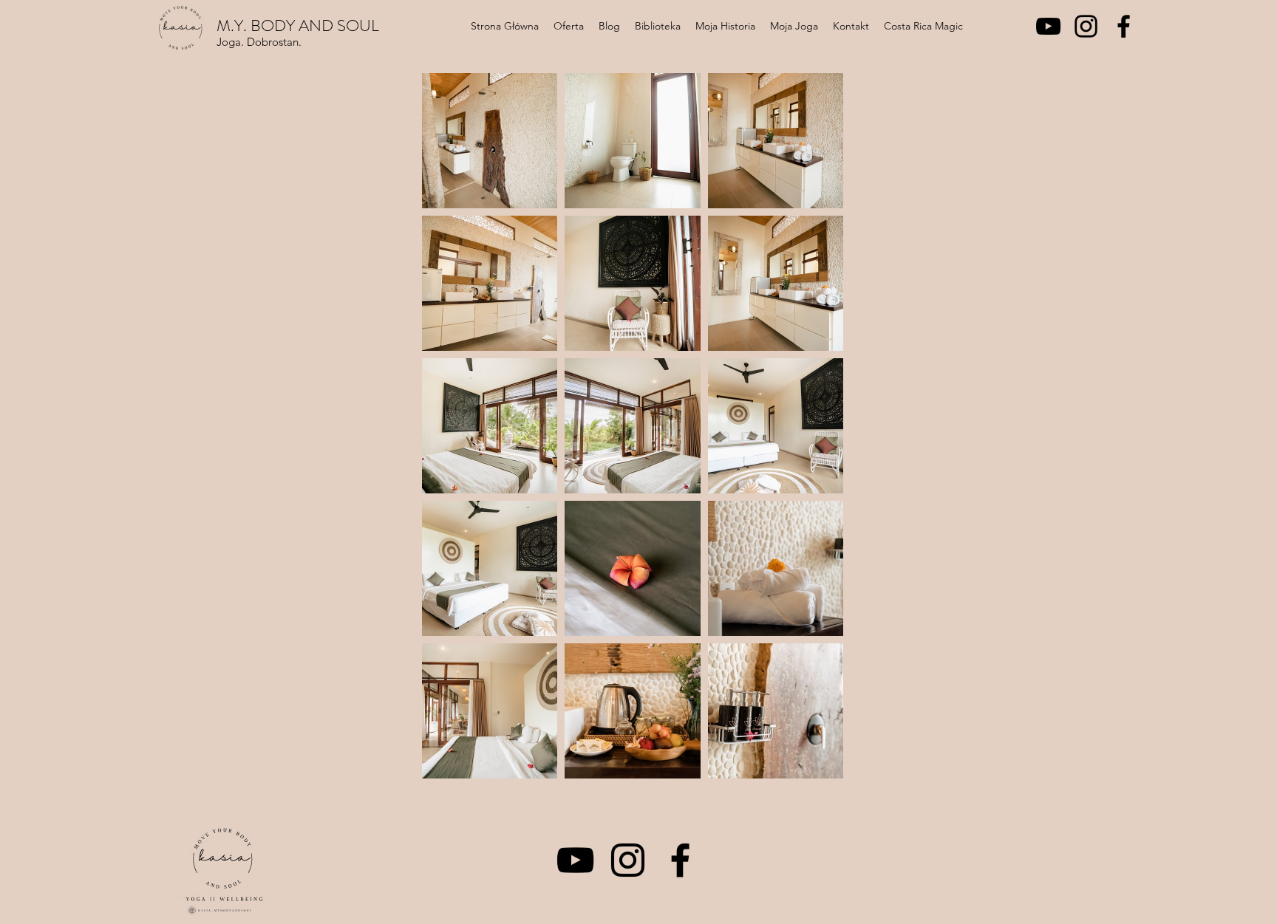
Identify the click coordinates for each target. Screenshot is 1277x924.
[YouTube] (1048, 26)
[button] (568, 25)
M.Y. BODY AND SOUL (298, 25)
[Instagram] (1086, 26)
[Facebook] (1124, 26)
